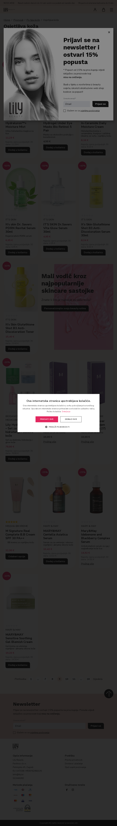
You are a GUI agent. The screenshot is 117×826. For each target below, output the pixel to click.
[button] (58, 426)
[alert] (58, 413)
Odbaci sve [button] (71, 419)
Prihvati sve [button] (46, 419)
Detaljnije (66, 411)
